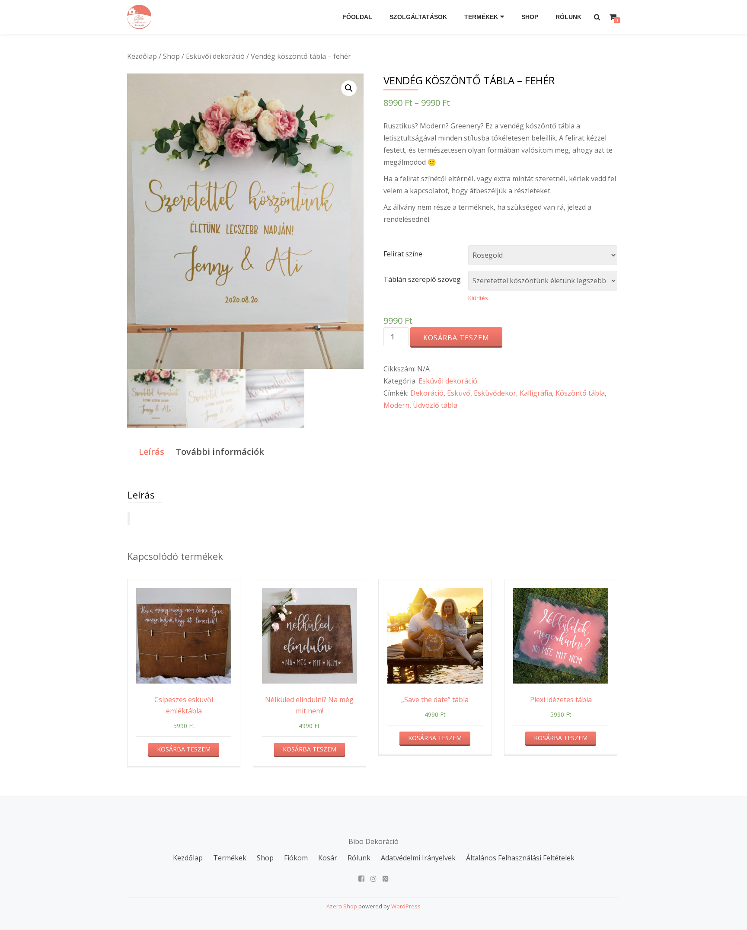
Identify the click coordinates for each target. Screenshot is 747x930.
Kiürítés (478, 298)
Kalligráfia (536, 393)
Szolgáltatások (418, 16)
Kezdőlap (142, 56)
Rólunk (568, 16)
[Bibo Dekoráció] (140, 17)
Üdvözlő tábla (435, 405)
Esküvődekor (495, 393)
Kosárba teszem (456, 337)
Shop (529, 16)
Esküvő (458, 393)
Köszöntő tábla (580, 393)
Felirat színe (402, 254)
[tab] (151, 452)
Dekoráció (427, 393)
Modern (396, 405)
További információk (220, 451)
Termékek (481, 16)
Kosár (327, 858)
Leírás (151, 451)
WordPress (406, 906)
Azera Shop (341, 906)
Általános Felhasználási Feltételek (520, 858)
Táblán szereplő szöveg (422, 279)
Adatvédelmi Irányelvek (418, 858)
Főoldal (357, 16)
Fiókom (296, 858)
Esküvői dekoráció (215, 56)
